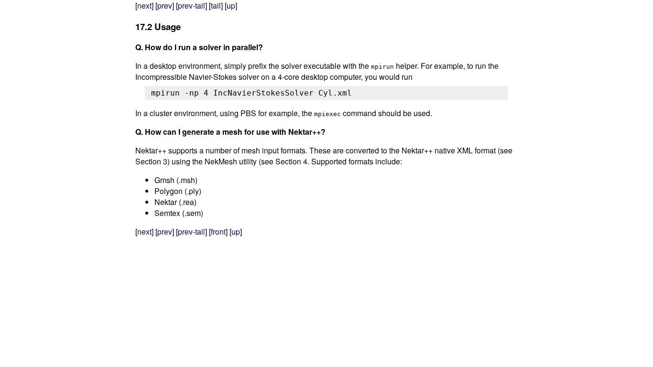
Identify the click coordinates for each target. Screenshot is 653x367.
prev (164, 5)
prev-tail (191, 5)
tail (216, 5)
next (144, 5)
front (218, 231)
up (231, 5)
